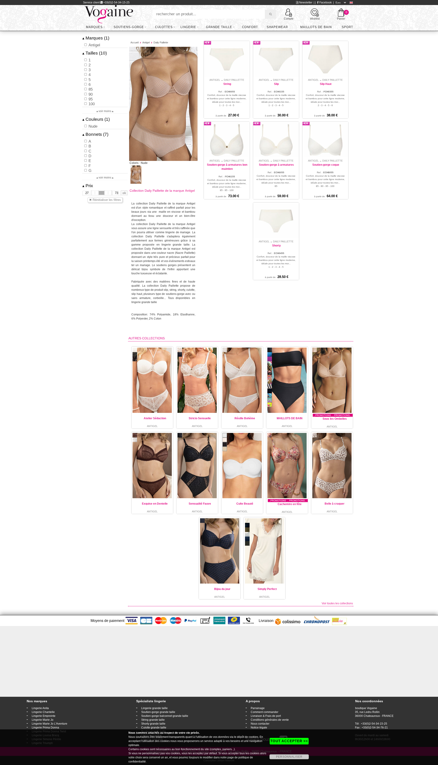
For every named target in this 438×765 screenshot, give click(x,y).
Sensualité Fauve (200, 503)
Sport (347, 27)
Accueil (134, 42)
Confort (250, 27)
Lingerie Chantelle (43, 712)
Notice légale (259, 727)
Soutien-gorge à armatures (276, 164)
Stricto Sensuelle (200, 418)
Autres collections (146, 338)
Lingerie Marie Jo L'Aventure (49, 723)
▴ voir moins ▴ (104, 111)
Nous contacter (260, 723)
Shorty (276, 245)
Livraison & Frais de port (266, 716)
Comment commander (264, 712)
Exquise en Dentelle (155, 503)
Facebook (325, 2)
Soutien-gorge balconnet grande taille (164, 716)
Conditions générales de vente (270, 719)
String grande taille (153, 719)
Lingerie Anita (40, 708)
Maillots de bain (316, 27)
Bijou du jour (222, 589)
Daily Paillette (161, 42)
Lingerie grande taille (154, 708)
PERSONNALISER (289, 756)
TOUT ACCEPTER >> (289, 741)
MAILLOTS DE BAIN (289, 418)
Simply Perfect (267, 589)
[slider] (95, 193)
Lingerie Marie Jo (42, 719)
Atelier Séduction (155, 418)
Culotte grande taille (153, 727)
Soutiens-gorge (129, 27)
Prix (87, 185)
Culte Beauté (244, 503)
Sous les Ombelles (335, 418)
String (227, 84)
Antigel (146, 42)
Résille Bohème (245, 418)
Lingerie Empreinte (43, 716)
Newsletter (305, 2)
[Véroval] (108, 14)
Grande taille (219, 27)
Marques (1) (95, 38)
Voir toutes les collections (337, 603)
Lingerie (188, 27)
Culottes (164, 27)
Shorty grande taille (153, 723)
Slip (276, 84)
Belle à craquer (334, 503)
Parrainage (258, 708)
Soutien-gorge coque (325, 164)
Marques (94, 27)
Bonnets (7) (95, 134)
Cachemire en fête (290, 504)
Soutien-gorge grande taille (158, 712)
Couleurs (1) (96, 119)
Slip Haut (325, 84)
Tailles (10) (94, 53)
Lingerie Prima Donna (45, 727)
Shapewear (277, 27)
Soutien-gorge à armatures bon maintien (227, 166)
